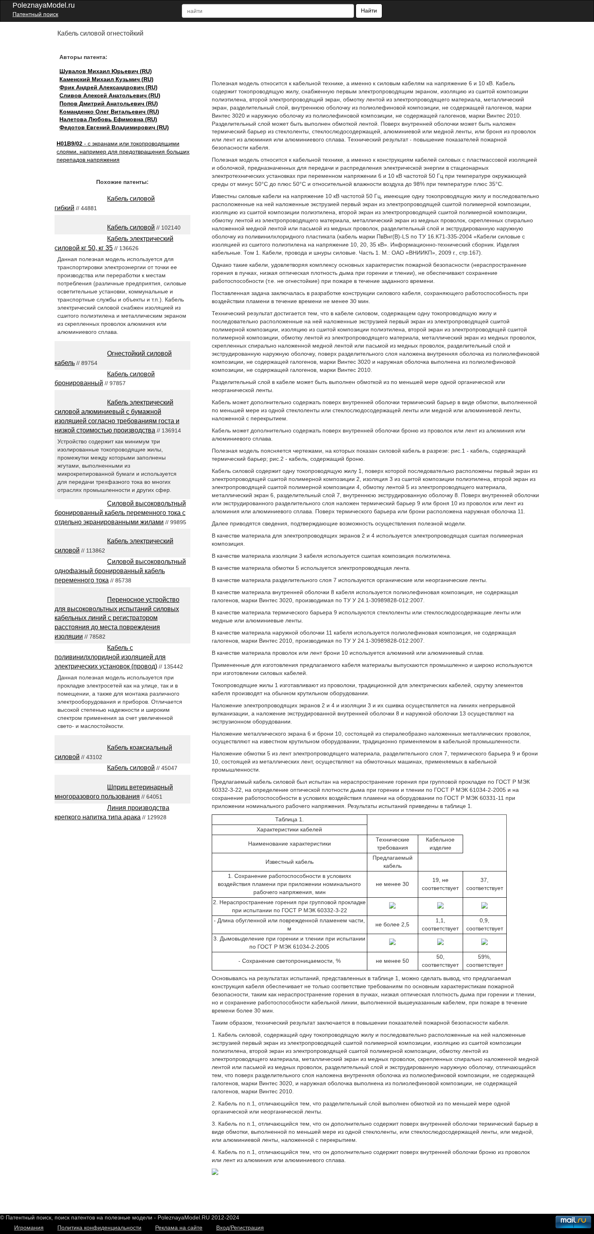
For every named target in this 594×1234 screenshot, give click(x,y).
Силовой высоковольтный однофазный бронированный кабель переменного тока (120, 571)
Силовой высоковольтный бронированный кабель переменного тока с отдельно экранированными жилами (120, 512)
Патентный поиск (35, 14)
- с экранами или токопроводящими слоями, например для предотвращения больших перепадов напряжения (123, 151)
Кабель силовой (131, 227)
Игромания (29, 1227)
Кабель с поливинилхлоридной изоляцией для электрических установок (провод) (110, 657)
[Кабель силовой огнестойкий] (215, 1173)
